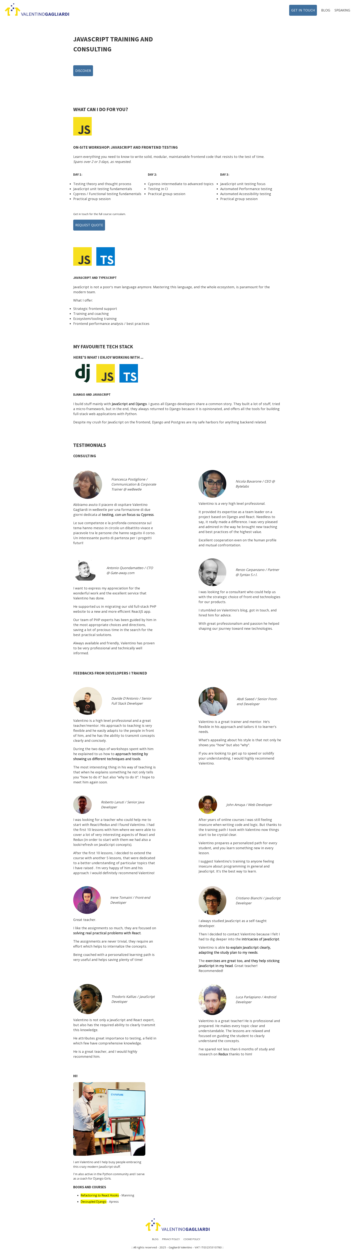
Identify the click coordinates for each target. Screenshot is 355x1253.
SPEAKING (342, 10)
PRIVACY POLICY (171, 1239)
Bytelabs (242, 486)
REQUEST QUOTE (89, 225)
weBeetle (134, 489)
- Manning (107, 1195)
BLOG (325, 10)
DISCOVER (83, 70)
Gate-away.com (122, 573)
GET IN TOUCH (303, 10)
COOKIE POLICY (191, 1239)
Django (141, 404)
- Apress (100, 1202)
